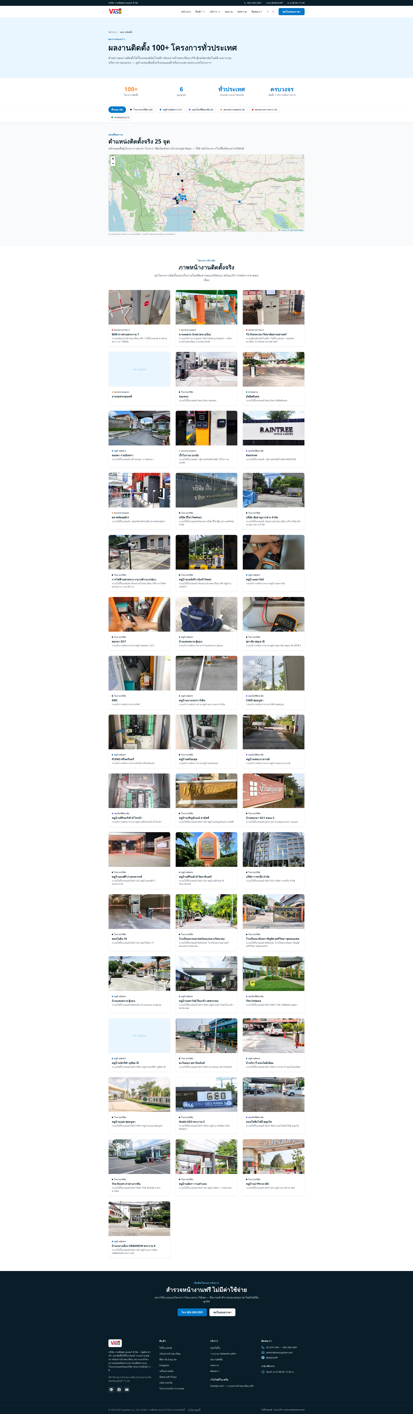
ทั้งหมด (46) (117, 109)
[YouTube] (127, 1390)
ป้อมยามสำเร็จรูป (167, 1376)
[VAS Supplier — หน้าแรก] (114, 11)
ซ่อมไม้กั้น (215, 1347)
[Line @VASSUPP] (111, 1390)
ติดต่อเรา (257, 11)
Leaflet (283, 230)
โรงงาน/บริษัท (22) (143, 109)
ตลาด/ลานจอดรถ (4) (234, 109)
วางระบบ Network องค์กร (223, 1353)
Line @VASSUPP (274, 2)
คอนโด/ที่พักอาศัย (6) (202, 109)
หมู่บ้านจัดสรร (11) (172, 109)
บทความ (242, 11)
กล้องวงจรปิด (165, 1382)
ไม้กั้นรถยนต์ (165, 1347)
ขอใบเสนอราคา (291, 11)
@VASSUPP (272, 1357)
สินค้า (198, 11)
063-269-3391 (254, 2)
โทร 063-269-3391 (192, 1312)
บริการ (213, 11)
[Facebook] (119, 1390)
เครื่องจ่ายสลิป (166, 1371)
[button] (113, 158)
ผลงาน (229, 11)
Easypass (164, 1365)
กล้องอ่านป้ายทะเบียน (170, 1353)
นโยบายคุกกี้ (194, 1409)
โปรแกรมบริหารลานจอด (171, 1388)
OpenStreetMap (297, 230)
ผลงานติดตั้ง (216, 1359)
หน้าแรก (186, 11)
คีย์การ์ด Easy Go (167, 1359)
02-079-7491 (272, 1347)
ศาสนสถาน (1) (122, 117)
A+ (273, 11)
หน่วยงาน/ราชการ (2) (265, 109)
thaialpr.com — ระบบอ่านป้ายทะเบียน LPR (231, 1385)
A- (268, 11)
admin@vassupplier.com (279, 1352)
